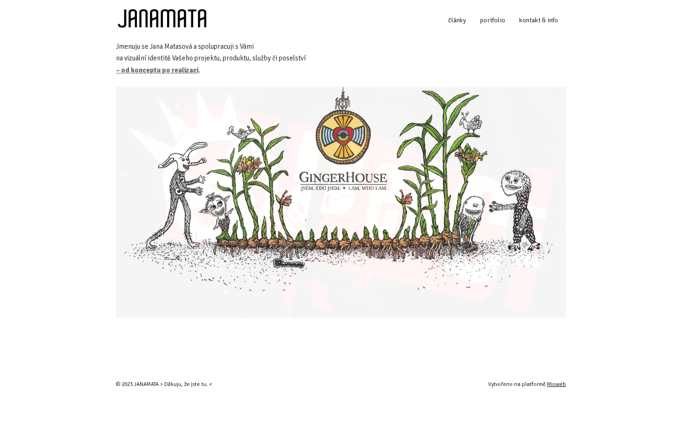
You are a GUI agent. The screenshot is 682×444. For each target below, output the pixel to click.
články (457, 20)
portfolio (492, 20)
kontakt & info (538, 20)
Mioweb (556, 384)
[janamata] (161, 20)
